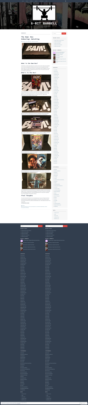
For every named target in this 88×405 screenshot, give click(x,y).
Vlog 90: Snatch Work (57, 46)
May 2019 (55, 83)
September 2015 (56, 142)
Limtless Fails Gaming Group (58, 185)
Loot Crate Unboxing (24, 373)
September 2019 (56, 77)
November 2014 (56, 152)
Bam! (24, 206)
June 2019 (55, 81)
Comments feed (24, 398)
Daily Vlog (55, 181)
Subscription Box (23, 207)
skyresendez (58, 56)
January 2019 (56, 89)
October (46, 206)
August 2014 (56, 157)
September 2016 (56, 124)
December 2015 (24, 323)
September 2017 (24, 292)
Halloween (33, 206)
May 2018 (23, 280)
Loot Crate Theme (56, 188)
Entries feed (56, 215)
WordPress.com (56, 218)
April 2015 (55, 149)
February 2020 (24, 258)
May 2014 (55, 161)
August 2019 (56, 78)
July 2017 (55, 109)
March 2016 (56, 133)
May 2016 (55, 130)
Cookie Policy (18, 403)
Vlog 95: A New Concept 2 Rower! (59, 40)
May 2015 (55, 148)
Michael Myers (43, 206)
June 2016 (23, 314)
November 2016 (56, 121)
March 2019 (56, 86)
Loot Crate (55, 187)
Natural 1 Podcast (24, 379)
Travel (22, 385)
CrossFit (55, 178)
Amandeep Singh (58, 52)
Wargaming (56, 206)
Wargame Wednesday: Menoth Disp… (34, 240)
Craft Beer (55, 176)
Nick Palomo (30, 41)
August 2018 (56, 92)
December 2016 (56, 120)
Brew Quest (56, 175)
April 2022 (23, 255)
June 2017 (55, 111)
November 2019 (56, 74)
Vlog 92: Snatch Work (57, 43)
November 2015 (56, 139)
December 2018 (56, 90)
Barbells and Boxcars (57, 170)
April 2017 (55, 114)
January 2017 (56, 118)
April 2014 (23, 348)
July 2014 (55, 158)
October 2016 (56, 123)
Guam (31, 206)
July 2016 (55, 127)
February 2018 (56, 99)
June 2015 (55, 146)
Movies (23, 376)
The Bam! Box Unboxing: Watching (30, 38)
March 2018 (23, 283)
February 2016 (24, 320)
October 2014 (56, 154)
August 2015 (56, 143)
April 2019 (55, 84)
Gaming (55, 182)
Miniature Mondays (57, 191)
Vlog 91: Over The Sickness (58, 44)
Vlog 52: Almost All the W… (32, 249)
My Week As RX (56, 194)
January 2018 (23, 286)
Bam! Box (23, 205)
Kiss (36, 206)
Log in (55, 214)
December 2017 (56, 102)
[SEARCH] (66, 1)
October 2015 (23, 326)
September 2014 (56, 155)
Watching (27, 207)
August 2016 (56, 126)
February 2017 (56, 117)
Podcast (55, 197)
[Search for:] (57, 33)
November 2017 (24, 289)
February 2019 (56, 87)
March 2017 (56, 115)
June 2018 (55, 93)
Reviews (23, 382)
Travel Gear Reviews (57, 203)
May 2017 (55, 112)
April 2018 (55, 96)
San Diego (55, 200)
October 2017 (56, 105)
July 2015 (55, 145)
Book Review (56, 173)
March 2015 (56, 151)
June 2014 (55, 160)
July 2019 (55, 80)
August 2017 (56, 108)
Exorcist (29, 206)
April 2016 (23, 317)
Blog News (55, 172)
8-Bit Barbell (44, 23)
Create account (56, 212)
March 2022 (56, 71)
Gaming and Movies (57, 184)
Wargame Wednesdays (57, 204)
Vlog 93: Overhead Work (57, 41)
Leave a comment (35, 41)
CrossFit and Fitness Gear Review (59, 179)
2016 (22, 206)
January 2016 (56, 136)
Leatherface (38, 206)
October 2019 (56, 75)
